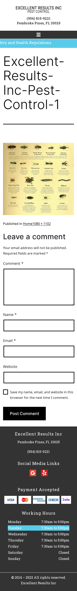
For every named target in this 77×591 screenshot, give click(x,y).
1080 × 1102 (41, 223)
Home (27, 223)
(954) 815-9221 (39, 18)
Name (10, 314)
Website (10, 366)
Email (9, 340)
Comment (13, 263)
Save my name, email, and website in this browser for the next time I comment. (41, 395)
